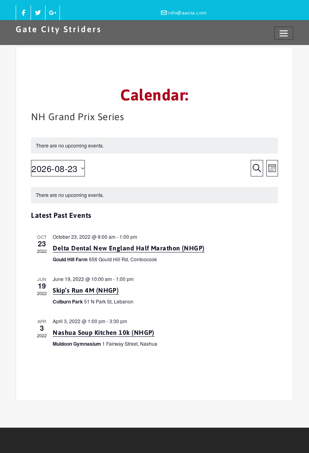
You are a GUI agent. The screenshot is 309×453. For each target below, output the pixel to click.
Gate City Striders (59, 29)
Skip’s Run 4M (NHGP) (86, 290)
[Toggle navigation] (284, 33)
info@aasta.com (187, 12)
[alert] (154, 195)
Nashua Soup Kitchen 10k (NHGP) (103, 332)
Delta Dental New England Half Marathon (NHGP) (128, 248)
